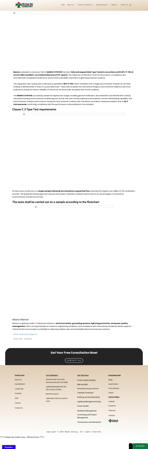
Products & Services (85, 5)
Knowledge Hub (101, 5)
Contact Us (124, 5)
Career (113, 5)
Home (63, 5)
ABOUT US (70, 5)
